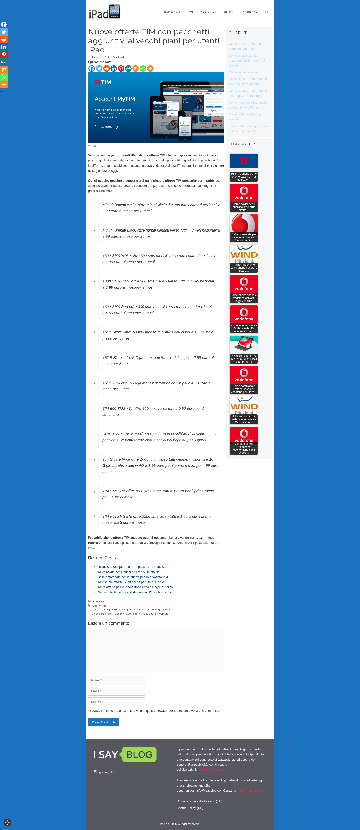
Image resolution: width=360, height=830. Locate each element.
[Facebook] (91, 68)
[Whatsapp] (143, 68)
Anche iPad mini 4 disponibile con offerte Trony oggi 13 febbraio (130, 613)
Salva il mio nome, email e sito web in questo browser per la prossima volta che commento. (156, 711)
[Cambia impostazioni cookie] (7, 822)
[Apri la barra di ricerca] (266, 12)
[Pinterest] (121, 68)
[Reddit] (106, 68)
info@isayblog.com (211, 769)
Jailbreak (249, 12)
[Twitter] (99, 68)
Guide (229, 12)
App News (208, 12)
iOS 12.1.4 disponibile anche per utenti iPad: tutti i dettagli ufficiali (131, 609)
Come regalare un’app (244, 72)
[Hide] (1, 91)
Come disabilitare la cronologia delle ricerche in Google (247, 60)
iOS (190, 12)
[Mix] (135, 68)
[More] (150, 68)
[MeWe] (128, 68)
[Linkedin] (113, 68)
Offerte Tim (99, 605)
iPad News (172, 12)
